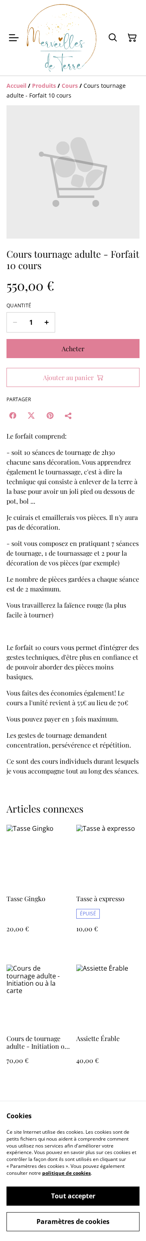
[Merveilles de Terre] (62, 38)
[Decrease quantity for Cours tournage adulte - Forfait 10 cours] (14, 322)
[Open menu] (14, 38)
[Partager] (68, 415)
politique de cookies (66, 1172)
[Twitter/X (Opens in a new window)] (31, 415)
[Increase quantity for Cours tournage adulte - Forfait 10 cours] (47, 322)
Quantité (18, 306)
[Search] (112, 38)
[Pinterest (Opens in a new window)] (50, 415)
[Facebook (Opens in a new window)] (12, 415)
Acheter (73, 348)
